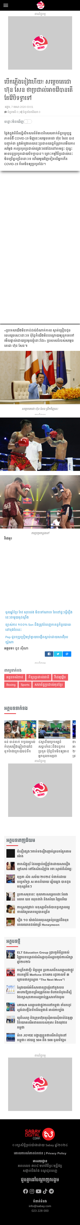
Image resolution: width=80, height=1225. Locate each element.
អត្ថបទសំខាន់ (14, 677)
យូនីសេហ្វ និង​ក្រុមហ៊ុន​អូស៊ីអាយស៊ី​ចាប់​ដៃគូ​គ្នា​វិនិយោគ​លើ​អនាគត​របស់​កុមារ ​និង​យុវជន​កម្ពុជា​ (45, 1022)
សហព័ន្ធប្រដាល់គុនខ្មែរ (49, 684)
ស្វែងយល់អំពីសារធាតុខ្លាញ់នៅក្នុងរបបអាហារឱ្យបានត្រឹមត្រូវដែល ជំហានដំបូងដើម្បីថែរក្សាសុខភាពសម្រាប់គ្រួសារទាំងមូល (44, 992)
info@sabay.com (40, 1206)
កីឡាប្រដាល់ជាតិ (38, 677)
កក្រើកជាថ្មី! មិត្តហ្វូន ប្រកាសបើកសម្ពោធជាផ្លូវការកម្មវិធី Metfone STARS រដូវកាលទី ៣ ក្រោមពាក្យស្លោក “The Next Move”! (45, 974)
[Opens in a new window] (25, 1191)
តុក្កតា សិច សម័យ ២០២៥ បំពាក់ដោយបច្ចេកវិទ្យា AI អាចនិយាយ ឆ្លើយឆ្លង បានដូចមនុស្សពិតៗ (44, 881)
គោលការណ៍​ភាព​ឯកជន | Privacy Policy (40, 1153)
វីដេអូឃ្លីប (60, 677)
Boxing (11, 684)
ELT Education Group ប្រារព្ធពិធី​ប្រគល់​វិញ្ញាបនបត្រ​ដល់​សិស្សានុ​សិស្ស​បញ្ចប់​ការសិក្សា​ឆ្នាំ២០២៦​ (45, 957)
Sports (25, 684)
